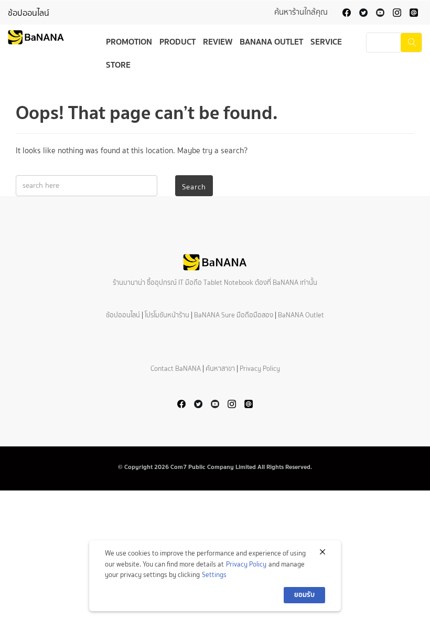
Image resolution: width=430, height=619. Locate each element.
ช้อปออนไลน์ (28, 13)
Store (118, 64)
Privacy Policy (260, 368)
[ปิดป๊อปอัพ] (322, 552)
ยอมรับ (304, 594)
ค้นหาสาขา (220, 368)
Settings (214, 575)
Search (194, 187)
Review (217, 41)
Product (177, 41)
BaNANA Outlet (271, 41)
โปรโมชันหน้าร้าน (167, 315)
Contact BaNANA (175, 368)
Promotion (129, 41)
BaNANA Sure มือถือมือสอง (233, 315)
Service (326, 41)
